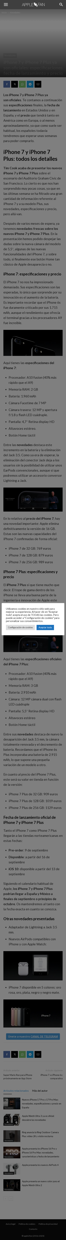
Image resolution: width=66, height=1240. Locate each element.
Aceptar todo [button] (45, 627)
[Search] (61, 4)
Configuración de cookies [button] (20, 627)
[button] (5, 4)
